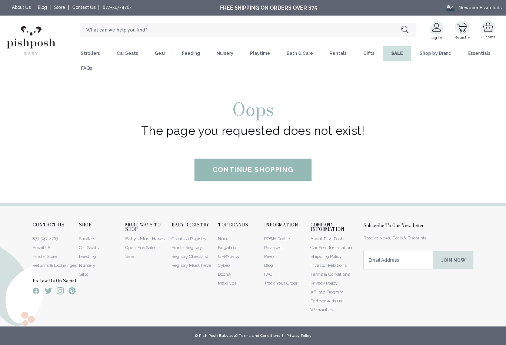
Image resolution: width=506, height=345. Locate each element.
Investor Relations (328, 265)
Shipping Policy (326, 256)
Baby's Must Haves (145, 238)
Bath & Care (300, 53)
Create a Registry (189, 238)
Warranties (321, 309)
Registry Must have (191, 265)
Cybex (224, 265)
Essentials (479, 53)
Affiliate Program (326, 292)
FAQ (268, 274)
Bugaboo (227, 247)
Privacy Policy (323, 283)
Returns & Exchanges (55, 265)
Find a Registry (187, 247)
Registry (462, 37)
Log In (436, 38)
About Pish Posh (327, 238)
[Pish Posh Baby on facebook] (36, 292)
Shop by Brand (436, 53)
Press (269, 256)
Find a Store (45, 256)
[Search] (408, 30)
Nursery (225, 53)
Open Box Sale (140, 247)
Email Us (42, 247)
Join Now (454, 260)
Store (59, 7)
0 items (488, 37)
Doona (224, 274)
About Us (21, 7)
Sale (129, 256)
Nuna (224, 238)
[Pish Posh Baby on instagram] (60, 292)
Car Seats (127, 53)
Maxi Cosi (227, 283)
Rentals (338, 53)
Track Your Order (280, 283)
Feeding (191, 53)
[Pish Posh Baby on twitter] (48, 292)
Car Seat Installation (331, 247)
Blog (42, 7)
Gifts (368, 53)
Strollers (90, 53)
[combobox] (248, 30)
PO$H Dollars (277, 238)
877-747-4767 (117, 7)
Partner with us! (326, 300)
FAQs (86, 68)
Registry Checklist (190, 256)
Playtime (260, 53)
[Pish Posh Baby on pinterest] (72, 292)
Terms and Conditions (259, 336)
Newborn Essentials (480, 7)
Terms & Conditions (330, 274)
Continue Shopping (253, 169)
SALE (397, 53)
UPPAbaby (228, 256)
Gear (160, 53)
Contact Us (84, 7)
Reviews (272, 247)
